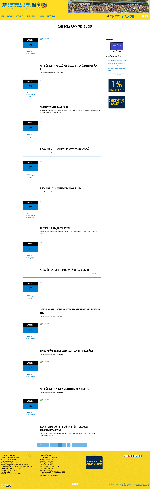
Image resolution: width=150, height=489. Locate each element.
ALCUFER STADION (31, 16)
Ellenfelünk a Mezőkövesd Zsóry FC (116, 63)
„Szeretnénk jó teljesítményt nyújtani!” (116, 66)
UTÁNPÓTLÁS (145, 484)
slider (29, 55)
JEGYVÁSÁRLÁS (51, 16)
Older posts (98, 443)
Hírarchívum (30, 51)
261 (68, 445)
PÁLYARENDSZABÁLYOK (126, 485)
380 (74, 445)
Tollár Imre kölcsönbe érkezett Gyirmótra (117, 60)
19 (30, 45)
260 (64, 445)
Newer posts (26, 443)
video (32, 55)
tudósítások (32, 217)
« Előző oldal (41, 445)
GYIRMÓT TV (19, 16)
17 (30, 167)
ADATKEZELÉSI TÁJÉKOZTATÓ (141, 485)
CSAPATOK (10, 16)
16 (30, 406)
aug (28, 40)
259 (60, 445)
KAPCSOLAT (137, 484)
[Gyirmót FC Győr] (25, 6)
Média (42, 16)
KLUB (2, 16)
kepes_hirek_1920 (30, 53)
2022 (31, 40)
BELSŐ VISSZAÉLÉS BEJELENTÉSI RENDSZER (120, 484)
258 (56, 445)
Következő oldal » (81, 445)
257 (52, 445)
